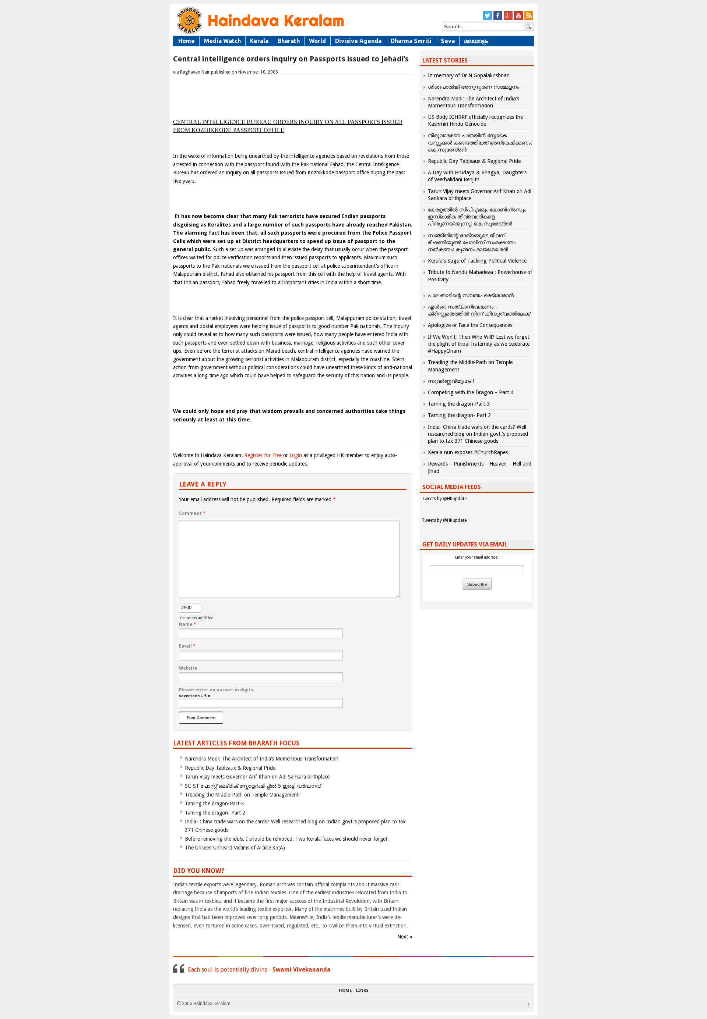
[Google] (508, 19)
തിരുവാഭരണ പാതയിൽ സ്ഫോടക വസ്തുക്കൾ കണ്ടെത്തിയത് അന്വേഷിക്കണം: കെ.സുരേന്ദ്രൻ (480, 142)
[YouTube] (518, 19)
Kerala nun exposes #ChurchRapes (468, 452)
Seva (448, 41)
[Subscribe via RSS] (528, 19)
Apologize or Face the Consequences (470, 325)
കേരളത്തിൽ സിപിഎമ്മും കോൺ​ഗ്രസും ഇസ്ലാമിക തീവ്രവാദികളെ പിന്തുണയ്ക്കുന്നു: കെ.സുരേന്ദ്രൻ (477, 217)
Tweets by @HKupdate (444, 498)
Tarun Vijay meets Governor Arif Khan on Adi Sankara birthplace (257, 777)
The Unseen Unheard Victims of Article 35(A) (235, 848)
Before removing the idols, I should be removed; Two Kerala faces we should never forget (286, 839)
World (317, 41)
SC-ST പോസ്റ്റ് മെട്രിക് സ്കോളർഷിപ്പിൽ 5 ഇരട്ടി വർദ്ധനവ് (252, 786)
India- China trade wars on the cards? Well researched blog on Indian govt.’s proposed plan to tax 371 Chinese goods (478, 434)
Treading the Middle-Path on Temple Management (242, 795)
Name (187, 624)
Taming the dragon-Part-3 (214, 803)
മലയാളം (476, 41)
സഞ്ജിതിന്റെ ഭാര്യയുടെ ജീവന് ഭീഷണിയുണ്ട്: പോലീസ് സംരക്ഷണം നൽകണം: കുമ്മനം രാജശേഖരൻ (472, 242)
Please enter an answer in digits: (216, 689)
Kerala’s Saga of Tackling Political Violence (477, 261)
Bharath (289, 41)
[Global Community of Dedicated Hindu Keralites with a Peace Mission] (259, 34)
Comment (192, 513)
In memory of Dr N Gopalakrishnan (469, 75)
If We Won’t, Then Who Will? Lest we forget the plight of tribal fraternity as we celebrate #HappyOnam (479, 344)
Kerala (259, 41)
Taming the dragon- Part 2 (215, 813)
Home (186, 41)
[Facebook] (497, 19)
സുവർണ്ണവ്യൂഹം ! (451, 381)
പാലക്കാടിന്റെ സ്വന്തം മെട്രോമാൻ (471, 295)
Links (362, 990)
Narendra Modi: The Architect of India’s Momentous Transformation (261, 759)
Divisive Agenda (358, 41)
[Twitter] (487, 19)
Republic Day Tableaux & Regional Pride (230, 768)
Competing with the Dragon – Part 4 (470, 392)
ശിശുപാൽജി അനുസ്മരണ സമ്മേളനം (473, 87)
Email (187, 646)
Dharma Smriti (411, 41)
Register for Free (263, 455)
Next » (404, 937)
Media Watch (222, 41)
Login (295, 455)
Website (188, 668)
